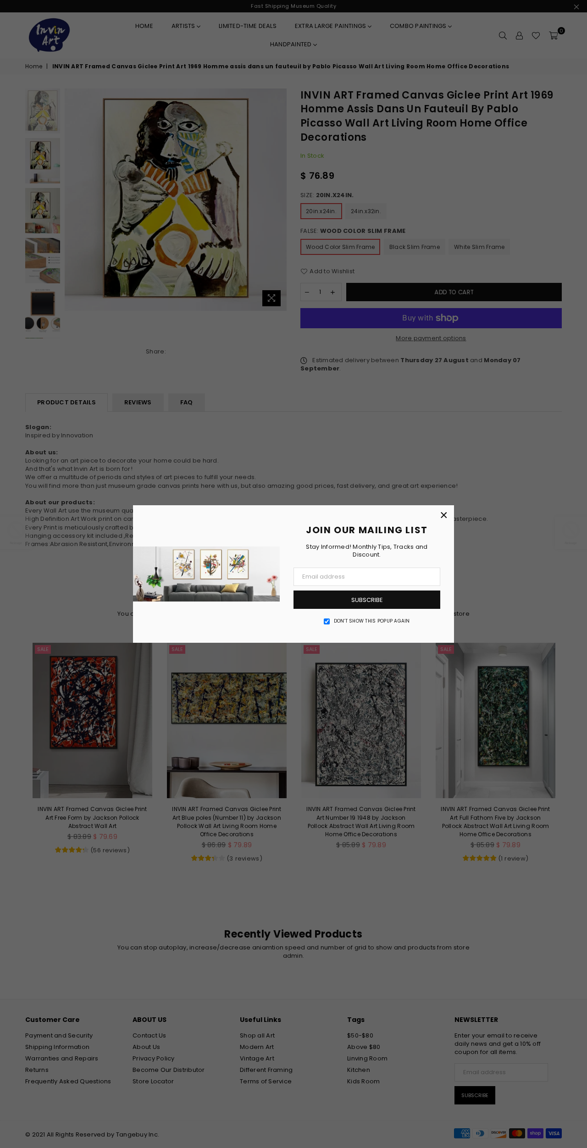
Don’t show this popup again (372, 621)
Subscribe (367, 600)
